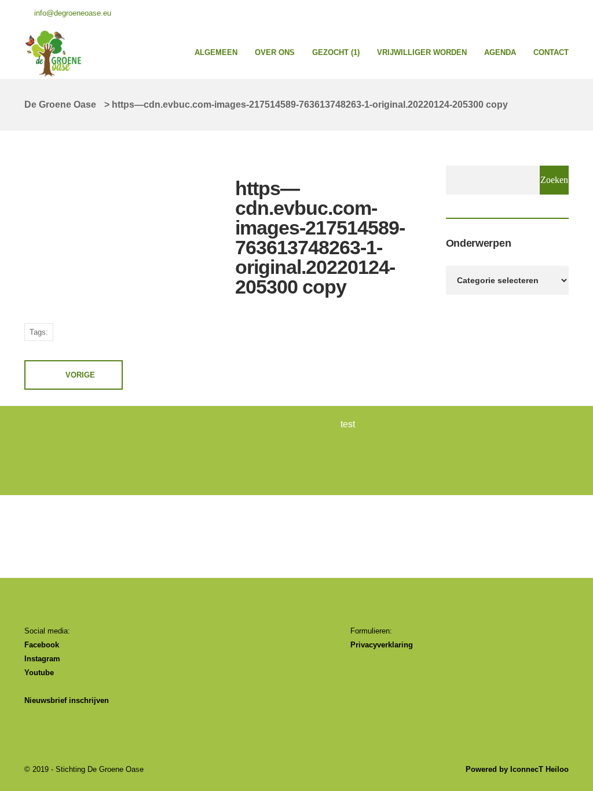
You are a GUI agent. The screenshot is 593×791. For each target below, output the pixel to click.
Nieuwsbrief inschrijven (66, 700)
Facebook (41, 644)
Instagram (42, 658)
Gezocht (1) (336, 52)
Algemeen (216, 52)
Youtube (39, 672)
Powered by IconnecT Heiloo (517, 769)
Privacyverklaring (381, 644)
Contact (551, 52)
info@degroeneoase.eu (72, 13)
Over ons (275, 52)
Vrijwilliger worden (422, 52)
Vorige (80, 375)
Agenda (500, 52)
